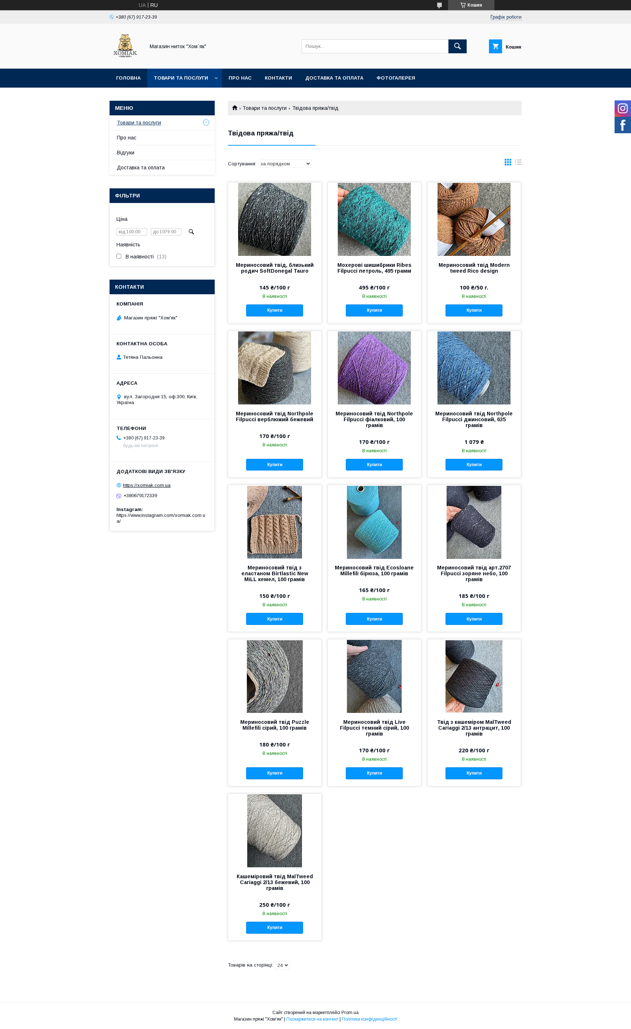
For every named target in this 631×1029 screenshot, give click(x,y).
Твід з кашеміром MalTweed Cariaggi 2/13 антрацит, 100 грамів (474, 728)
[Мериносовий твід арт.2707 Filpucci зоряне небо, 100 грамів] (474, 521)
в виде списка (518, 164)
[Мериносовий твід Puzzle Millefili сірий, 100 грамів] (274, 676)
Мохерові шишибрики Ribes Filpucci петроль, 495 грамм (374, 268)
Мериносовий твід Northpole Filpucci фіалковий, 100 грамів (374, 419)
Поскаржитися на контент (312, 1019)
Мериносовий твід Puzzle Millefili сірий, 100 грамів (274, 725)
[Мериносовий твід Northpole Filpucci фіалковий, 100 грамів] (374, 367)
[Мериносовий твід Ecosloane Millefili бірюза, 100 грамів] (374, 521)
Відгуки (125, 152)
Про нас (240, 78)
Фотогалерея (395, 78)
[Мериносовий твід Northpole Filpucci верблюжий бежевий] (274, 367)
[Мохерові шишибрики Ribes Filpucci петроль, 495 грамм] (374, 219)
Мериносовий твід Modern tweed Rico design (474, 268)
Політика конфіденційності (369, 1019)
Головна (128, 78)
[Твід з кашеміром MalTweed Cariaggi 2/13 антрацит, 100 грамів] (474, 676)
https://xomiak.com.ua (147, 485)
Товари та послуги (181, 78)
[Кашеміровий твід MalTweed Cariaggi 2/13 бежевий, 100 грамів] (274, 830)
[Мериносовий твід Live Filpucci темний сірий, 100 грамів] (374, 676)
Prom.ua (350, 1012)
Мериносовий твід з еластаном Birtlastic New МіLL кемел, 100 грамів (274, 573)
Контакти (278, 78)
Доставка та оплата (334, 78)
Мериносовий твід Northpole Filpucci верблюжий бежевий (274, 416)
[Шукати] (457, 46)
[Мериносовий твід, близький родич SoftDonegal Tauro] (274, 219)
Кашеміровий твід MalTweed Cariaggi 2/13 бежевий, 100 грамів (275, 882)
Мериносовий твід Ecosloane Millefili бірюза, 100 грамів (374, 570)
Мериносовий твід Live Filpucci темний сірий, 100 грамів (374, 728)
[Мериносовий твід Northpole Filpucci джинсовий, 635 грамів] (474, 367)
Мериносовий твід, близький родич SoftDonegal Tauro (275, 268)
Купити (274, 310)
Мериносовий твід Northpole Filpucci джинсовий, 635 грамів (474, 419)
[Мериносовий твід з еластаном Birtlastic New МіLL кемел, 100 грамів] (274, 521)
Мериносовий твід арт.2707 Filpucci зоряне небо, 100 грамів (474, 573)
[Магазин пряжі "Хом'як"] (125, 59)
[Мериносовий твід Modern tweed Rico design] (474, 219)
